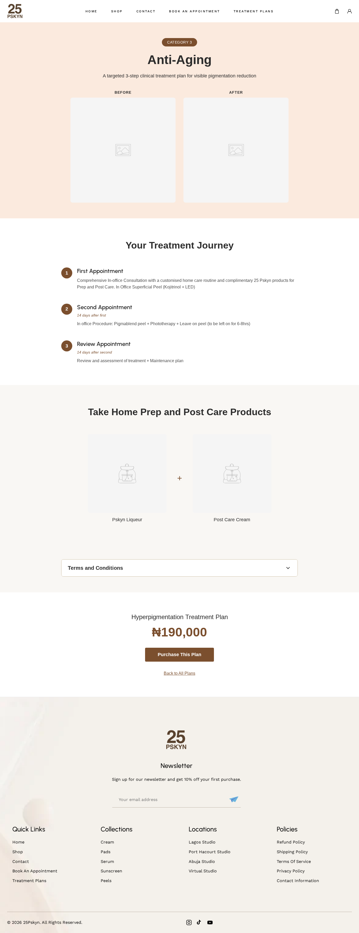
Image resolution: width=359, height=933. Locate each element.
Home (18, 842)
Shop (17, 851)
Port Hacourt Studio (209, 851)
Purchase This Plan (179, 654)
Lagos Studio (202, 842)
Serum (107, 861)
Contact (20, 861)
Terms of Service (294, 861)
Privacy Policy (291, 870)
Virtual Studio (203, 870)
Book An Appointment (34, 870)
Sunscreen (111, 870)
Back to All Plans (179, 673)
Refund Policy (291, 842)
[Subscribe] (233, 799)
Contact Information (298, 880)
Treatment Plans (29, 880)
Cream (107, 842)
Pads (105, 851)
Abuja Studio (202, 861)
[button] (337, 11)
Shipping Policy (292, 851)
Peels (106, 880)
